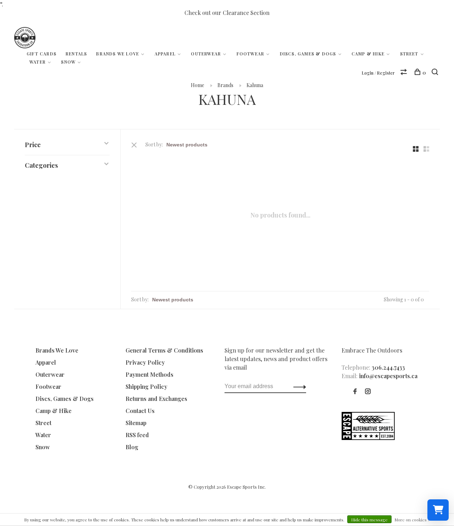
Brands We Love (117, 54)
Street (409, 54)
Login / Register (378, 73)
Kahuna (255, 85)
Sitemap (136, 422)
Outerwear (206, 54)
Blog (132, 447)
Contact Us (140, 410)
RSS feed (137, 435)
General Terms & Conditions (164, 350)
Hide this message (369, 519)
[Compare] (404, 72)
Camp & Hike (367, 54)
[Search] (436, 72)
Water (37, 62)
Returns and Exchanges (156, 398)
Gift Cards (41, 54)
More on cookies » (412, 519)
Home (197, 85)
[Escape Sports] (368, 437)
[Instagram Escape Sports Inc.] (368, 391)
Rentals (76, 54)
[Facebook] (355, 391)
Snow (68, 62)
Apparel (165, 54)
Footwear (251, 54)
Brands (225, 85)
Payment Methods (149, 374)
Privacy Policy (145, 362)
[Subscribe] (297, 386)
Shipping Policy (146, 386)
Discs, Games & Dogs (308, 54)
